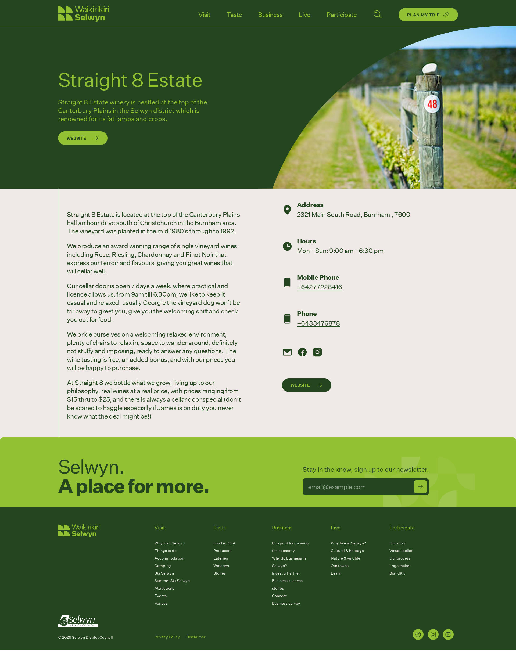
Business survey (286, 603)
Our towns (340, 565)
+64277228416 (319, 287)
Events (161, 595)
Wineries (221, 565)
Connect (279, 595)
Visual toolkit (401, 550)
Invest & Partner (286, 573)
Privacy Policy (167, 636)
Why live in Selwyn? (348, 543)
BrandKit (397, 573)
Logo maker (400, 565)
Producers (222, 550)
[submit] (420, 486)
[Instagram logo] (433, 634)
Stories (219, 573)
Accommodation (169, 558)
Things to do (166, 550)
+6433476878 (318, 323)
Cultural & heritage (347, 550)
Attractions (164, 588)
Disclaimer (195, 636)
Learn (336, 573)
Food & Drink (224, 543)
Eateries (220, 558)
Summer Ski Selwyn (172, 580)
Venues (161, 603)
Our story (397, 543)
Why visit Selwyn (170, 543)
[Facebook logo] (418, 634)
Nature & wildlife (345, 558)
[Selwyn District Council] (78, 631)
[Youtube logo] (448, 634)
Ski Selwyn (164, 573)
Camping (163, 565)
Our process (400, 558)
